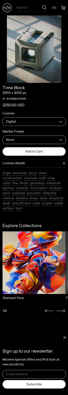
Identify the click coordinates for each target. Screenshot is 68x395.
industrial (53, 183)
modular (55, 188)
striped (46, 203)
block (32, 173)
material (22, 188)
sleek (6, 203)
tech (19, 208)
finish (24, 183)
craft (42, 178)
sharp (33, 198)
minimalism (38, 188)
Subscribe (34, 384)
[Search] (44, 7)
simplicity (56, 198)
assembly (20, 173)
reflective (49, 193)
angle (7, 173)
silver (44, 198)
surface (8, 208)
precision (34, 193)
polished (18, 193)
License (8, 113)
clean (42, 173)
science (8, 198)
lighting (8, 188)
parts (7, 193)
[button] (49, 311)
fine (15, 183)
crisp (51, 178)
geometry (37, 183)
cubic (7, 183)
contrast (30, 178)
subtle (58, 203)
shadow (22, 198)
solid (36, 203)
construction (12, 178)
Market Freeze (13, 131)
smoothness (21, 203)
